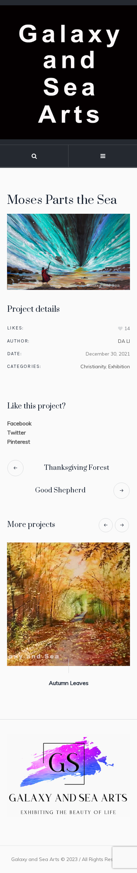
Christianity (93, 366)
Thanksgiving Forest (76, 467)
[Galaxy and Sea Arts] (68, 72)
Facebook (19, 423)
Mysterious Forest (104, 682)
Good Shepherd (60, 490)
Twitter (16, 432)
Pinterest (18, 441)
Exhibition (119, 366)
